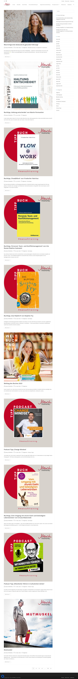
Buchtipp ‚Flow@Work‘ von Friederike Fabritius (21, 178)
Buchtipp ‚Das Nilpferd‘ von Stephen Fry (18, 316)
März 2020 (58, 81)
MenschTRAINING (9, 47)
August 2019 (58, 83)
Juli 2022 (57, 65)
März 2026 (58, 39)
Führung (57, 103)
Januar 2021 (58, 79)
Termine (57, 110)
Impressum (72, 1)
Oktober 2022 (58, 59)
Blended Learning (31, 47)
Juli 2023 (57, 43)
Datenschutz (67, 1)
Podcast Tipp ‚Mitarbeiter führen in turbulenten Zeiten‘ (24, 584)
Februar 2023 (58, 50)
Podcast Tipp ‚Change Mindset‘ (15, 449)
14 (48, 668)
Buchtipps (29, 181)
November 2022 (59, 57)
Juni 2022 (57, 68)
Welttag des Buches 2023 (13, 383)
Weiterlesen (8, 57)
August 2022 (58, 63)
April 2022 (58, 72)
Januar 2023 (58, 52)
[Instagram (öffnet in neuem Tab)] (4, 1)
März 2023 (58, 48)
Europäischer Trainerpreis (41, 47)
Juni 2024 (57, 41)
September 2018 (59, 85)
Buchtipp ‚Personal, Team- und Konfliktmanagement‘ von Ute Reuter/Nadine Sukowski (64, 31)
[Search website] (73, 4)
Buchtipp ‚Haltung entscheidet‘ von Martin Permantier (24, 112)
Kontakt (63, 1)
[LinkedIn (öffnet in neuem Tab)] (6, 1)
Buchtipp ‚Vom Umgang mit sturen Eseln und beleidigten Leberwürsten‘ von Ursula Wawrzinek (24, 517)
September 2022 (59, 61)
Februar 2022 (58, 77)
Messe (57, 105)
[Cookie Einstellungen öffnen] (2, 677)
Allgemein (25, 47)
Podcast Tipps (31, 452)
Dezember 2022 (59, 54)
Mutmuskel (8, 650)
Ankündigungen (59, 94)
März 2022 (58, 74)
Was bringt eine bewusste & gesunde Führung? (21, 45)
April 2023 (58, 45)
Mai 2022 (57, 70)
